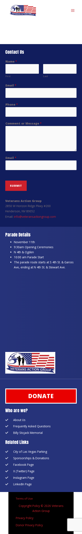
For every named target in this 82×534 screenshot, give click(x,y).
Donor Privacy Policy (29, 525)
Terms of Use (24, 498)
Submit (16, 186)
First (8, 76)
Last (45, 76)
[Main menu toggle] (73, 10)
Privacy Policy (24, 518)
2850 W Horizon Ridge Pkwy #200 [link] (28, 206)
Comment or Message (23, 123)
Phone (11, 104)
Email (10, 85)
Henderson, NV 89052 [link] (20, 211)
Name (11, 61)
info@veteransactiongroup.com (35, 217)
